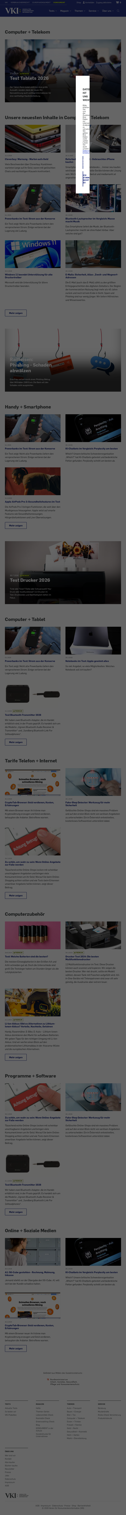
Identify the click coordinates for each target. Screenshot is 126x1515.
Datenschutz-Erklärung (88, 151)
